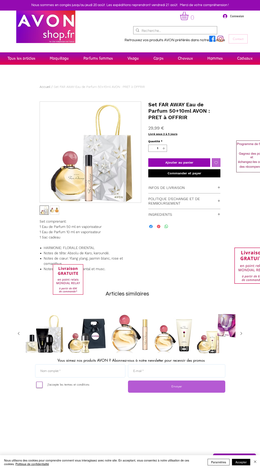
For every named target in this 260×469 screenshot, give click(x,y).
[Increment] (164, 148)
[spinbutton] (158, 148)
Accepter (241, 462)
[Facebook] (212, 39)
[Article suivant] (241, 333)
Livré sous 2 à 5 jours (162, 134)
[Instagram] (220, 39)
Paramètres (218, 462)
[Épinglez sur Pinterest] (158, 226)
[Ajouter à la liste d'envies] (216, 162)
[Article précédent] (18, 333)
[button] (189, 16)
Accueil (45, 87)
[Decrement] (151, 148)
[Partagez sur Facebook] (150, 226)
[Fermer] (255, 462)
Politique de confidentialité (32, 464)
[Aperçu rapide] (44, 333)
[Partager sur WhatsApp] (166, 226)
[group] (130, 333)
